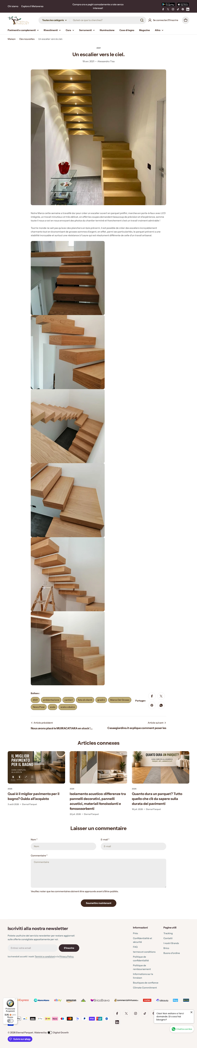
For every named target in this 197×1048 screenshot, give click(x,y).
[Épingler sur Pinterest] (152, 705)
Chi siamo (13, 6)
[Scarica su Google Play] (168, 4)
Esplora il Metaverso (32, 6)
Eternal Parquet (24, 1032)
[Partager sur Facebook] (152, 696)
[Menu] (15, 1000)
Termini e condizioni (45, 956)
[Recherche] (142, 20)
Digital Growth (61, 1032)
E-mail (105, 839)
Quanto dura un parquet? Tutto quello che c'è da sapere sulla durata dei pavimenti (157, 799)
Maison (12, 38)
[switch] (10, 1021)
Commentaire (39, 855)
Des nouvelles (26, 38)
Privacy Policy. (66, 956)
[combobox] (92, 20)
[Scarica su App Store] (183, 4)
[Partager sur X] (161, 696)
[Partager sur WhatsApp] (161, 705)
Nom (34, 839)
